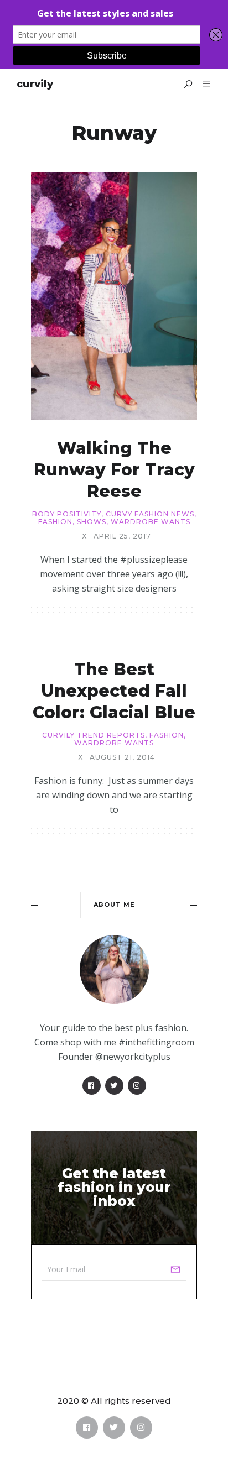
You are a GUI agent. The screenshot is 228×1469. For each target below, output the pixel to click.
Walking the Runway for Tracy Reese (114, 469)
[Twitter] (114, 1085)
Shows (91, 522)
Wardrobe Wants (150, 522)
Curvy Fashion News (150, 514)
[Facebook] (91, 1085)
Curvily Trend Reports (93, 735)
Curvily (35, 84)
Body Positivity (66, 514)
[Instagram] (137, 1085)
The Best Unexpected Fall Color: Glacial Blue (114, 691)
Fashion (55, 522)
